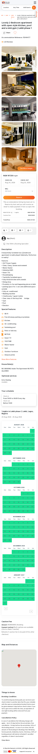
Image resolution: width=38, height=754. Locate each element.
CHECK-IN (8, 180)
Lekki (6, 15)
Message (37, 14)
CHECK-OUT (25, 180)
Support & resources (26, 752)
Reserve (19, 197)
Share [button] (8, 33)
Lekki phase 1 (12, 17)
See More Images (26, 168)
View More (6, 740)
